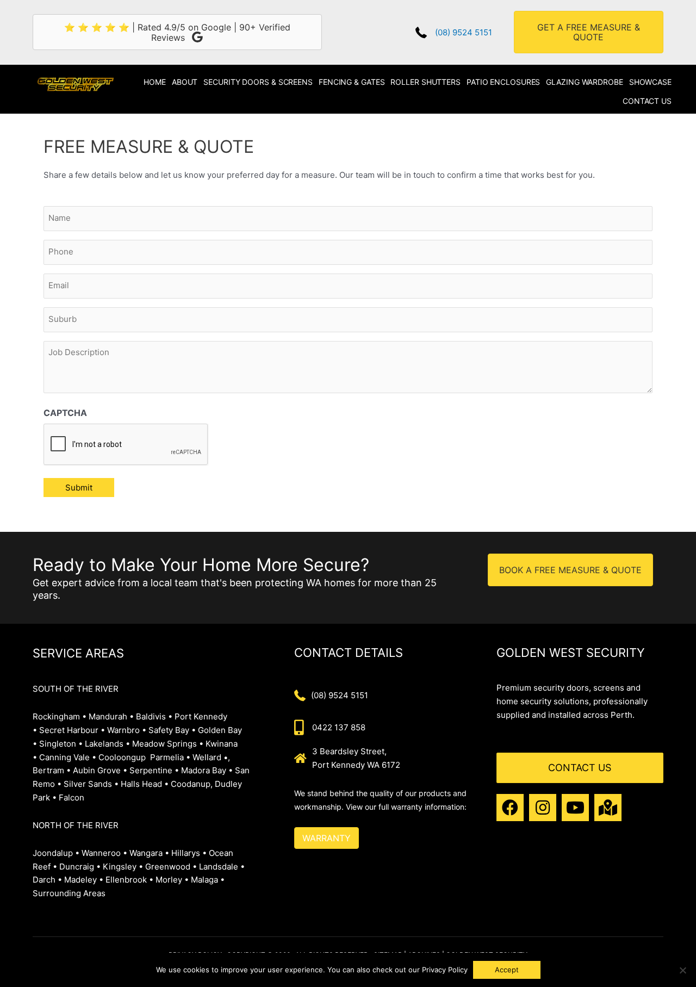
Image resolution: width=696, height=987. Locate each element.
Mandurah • (111, 716)
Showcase (650, 81)
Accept (507, 969)
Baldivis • (154, 716)
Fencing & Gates (352, 81)
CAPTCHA (65, 412)
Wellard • (210, 757)
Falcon (71, 797)
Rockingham (56, 716)
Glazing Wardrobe (584, 81)
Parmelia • (170, 757)
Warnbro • (126, 730)
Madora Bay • (208, 770)
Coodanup (190, 784)
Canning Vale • (68, 757)
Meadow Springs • (169, 743)
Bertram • (52, 770)
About (185, 81)
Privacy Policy (445, 969)
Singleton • (61, 743)
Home (155, 81)
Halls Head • (145, 784)
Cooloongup (122, 757)
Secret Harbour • (72, 730)
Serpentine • (154, 770)
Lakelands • (107, 743)
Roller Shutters (425, 81)
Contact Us (647, 100)
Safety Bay (168, 730)
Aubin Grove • (100, 770)
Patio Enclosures (503, 81)
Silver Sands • (91, 784)
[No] (682, 970)
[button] (510, 807)
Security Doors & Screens (258, 81)
